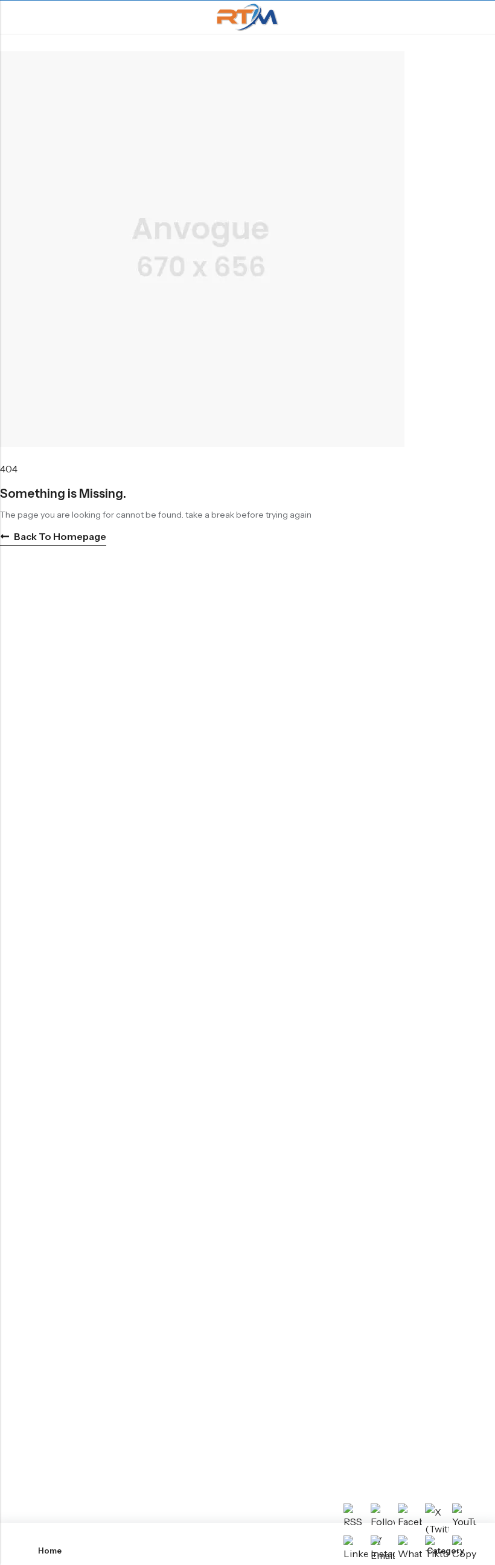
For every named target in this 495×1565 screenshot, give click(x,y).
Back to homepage (60, 536)
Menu (13, 17)
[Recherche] (481, 17)
